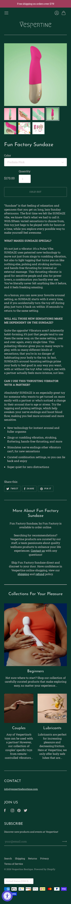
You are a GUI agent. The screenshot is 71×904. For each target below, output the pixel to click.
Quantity (24, 171)
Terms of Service (13, 863)
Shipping (20, 858)
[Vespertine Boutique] (35, 25)
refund (40, 574)
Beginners (35, 671)
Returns (32, 858)
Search (8, 858)
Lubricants (52, 728)
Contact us (38, 550)
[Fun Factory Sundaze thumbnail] (10, 114)
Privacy (44, 858)
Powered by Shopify (44, 869)
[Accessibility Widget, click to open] (7, 895)
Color (7, 155)
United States (17, 881)
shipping (23, 574)
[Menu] (6, 13)
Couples (19, 728)
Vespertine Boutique (22, 869)
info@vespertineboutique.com (21, 789)
